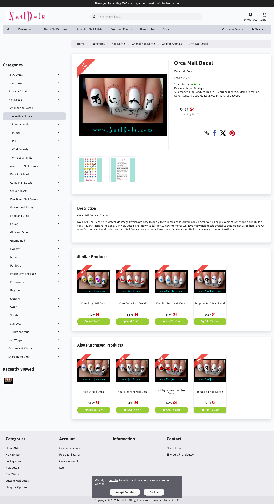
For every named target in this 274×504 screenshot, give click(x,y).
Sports (14, 315)
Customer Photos (121, 29)
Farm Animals (20, 124)
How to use (15, 83)
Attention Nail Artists (89, 29)
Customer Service (232, 29)
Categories (24, 29)
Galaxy (14, 224)
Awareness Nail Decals (24, 166)
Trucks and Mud (19, 331)
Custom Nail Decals (20, 348)
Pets (14, 141)
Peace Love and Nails (23, 273)
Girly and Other (19, 232)
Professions (17, 282)
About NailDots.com (56, 29)
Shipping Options (19, 356)
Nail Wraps (15, 340)
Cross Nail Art (18, 190)
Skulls (13, 306)
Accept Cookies (124, 492)
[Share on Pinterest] (232, 133)
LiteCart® (173, 500)
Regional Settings (70, 454)
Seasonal (15, 298)
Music (13, 257)
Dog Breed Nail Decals (24, 199)
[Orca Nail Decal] (8, 381)
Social (166, 29)
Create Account (68, 461)
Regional (15, 290)
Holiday (15, 249)
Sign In (258, 29)
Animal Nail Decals (21, 107)
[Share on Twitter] (223, 133)
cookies (113, 480)
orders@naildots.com (183, 454)
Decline (154, 492)
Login (62, 467)
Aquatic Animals (22, 116)
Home (81, 43)
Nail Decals (15, 99)
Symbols (15, 323)
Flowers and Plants (21, 207)
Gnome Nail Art (19, 240)
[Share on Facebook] (214, 133)
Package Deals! (17, 91)
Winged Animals (22, 157)
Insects (16, 132)
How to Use (147, 29)
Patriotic (15, 265)
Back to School (19, 174)
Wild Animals (20, 149)
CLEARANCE (15, 74)
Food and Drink (19, 215)
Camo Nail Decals (21, 182)
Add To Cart (95, 321)
